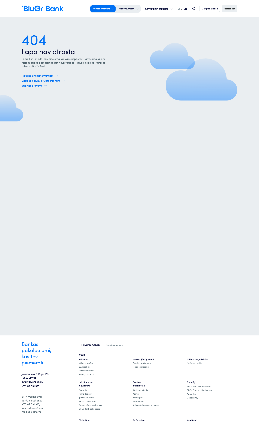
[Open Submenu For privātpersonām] (113, 9)
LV (178, 9)
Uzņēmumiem (126, 8)
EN (185, 9)
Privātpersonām (101, 8)
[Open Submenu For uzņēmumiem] (137, 9)
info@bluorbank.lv (32, 381)
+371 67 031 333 (30, 386)
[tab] (91, 345)
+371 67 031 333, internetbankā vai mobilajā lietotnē (32, 407)
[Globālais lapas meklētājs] (194, 8)
